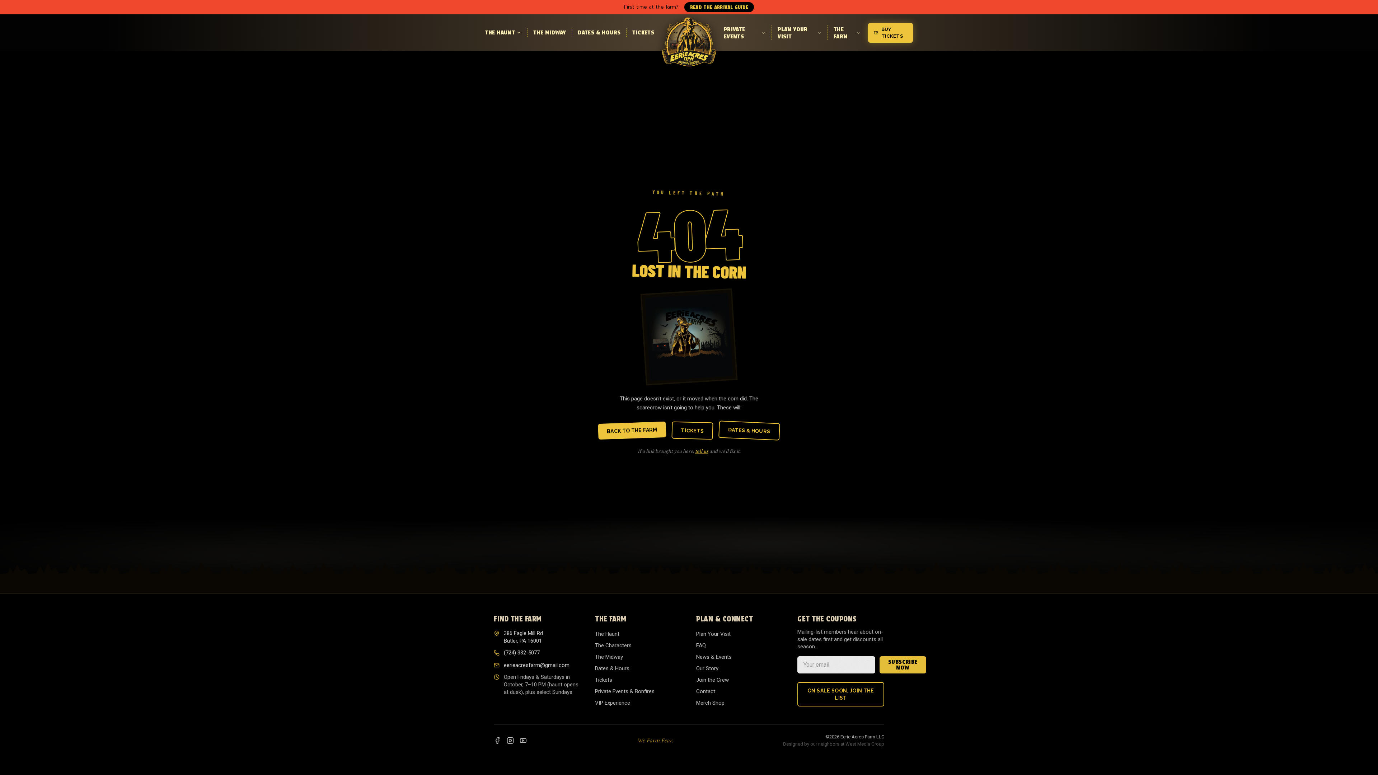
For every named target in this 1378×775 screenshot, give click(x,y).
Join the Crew (712, 680)
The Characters (613, 645)
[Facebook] (497, 740)
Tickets (643, 32)
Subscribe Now (903, 664)
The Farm (841, 33)
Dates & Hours (599, 32)
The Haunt (500, 32)
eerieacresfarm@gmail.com (537, 665)
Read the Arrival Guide (719, 7)
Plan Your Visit (793, 33)
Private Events (734, 33)
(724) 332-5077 (522, 652)
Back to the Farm (632, 431)
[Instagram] (510, 740)
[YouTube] (523, 740)
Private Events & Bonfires (625, 691)
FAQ (701, 645)
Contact (705, 691)
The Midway (549, 32)
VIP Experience (612, 703)
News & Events (714, 657)
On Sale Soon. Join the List (840, 694)
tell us (701, 451)
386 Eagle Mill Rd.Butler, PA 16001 (524, 637)
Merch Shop (710, 703)
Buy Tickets (892, 33)
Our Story (707, 668)
